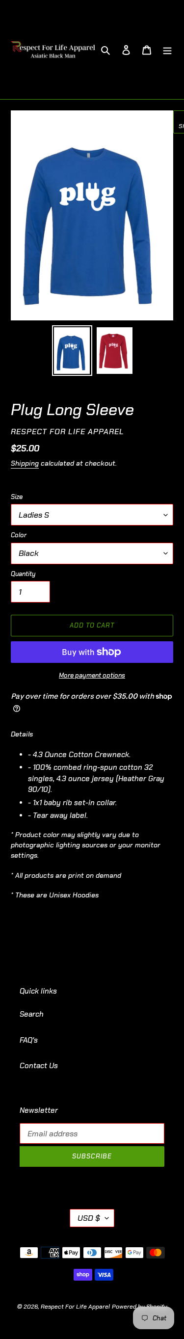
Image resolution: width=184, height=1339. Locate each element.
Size (17, 497)
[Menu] (167, 49)
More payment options (92, 675)
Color (18, 535)
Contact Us (39, 1066)
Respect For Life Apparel (75, 1307)
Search (32, 1014)
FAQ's (29, 1040)
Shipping (25, 463)
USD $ (89, 1218)
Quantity (23, 574)
